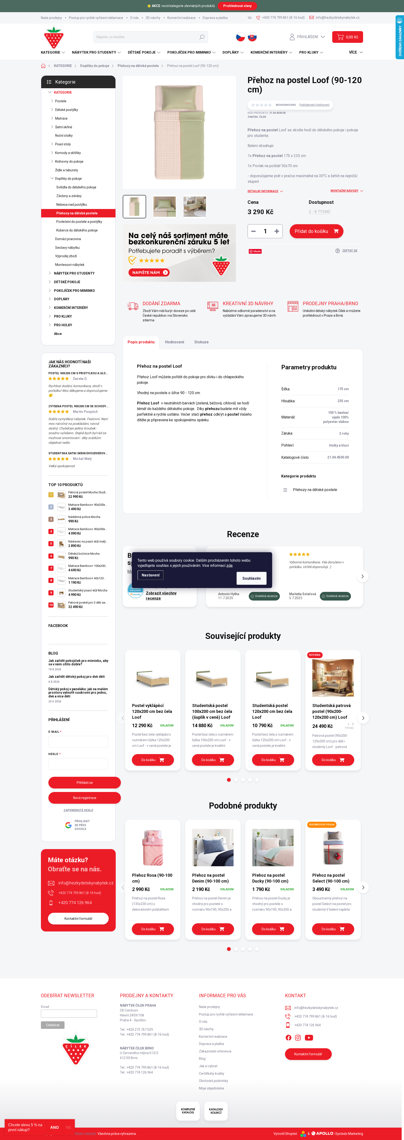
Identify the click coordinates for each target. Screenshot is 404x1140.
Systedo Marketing (349, 1134)
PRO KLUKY (63, 316)
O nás (134, 18)
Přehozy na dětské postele (76, 213)
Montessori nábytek (69, 265)
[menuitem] (53, 52)
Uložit (257, 251)
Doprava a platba (215, 18)
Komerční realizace (181, 18)
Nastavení (150, 575)
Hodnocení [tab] (174, 342)
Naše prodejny (51, 18)
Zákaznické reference (215, 1051)
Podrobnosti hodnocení (314, 104)
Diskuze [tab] (202, 342)
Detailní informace (263, 191)
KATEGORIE (63, 92)
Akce (58, 334)
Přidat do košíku (311, 231)
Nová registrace (84, 798)
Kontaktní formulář (78, 918)
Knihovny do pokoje (69, 161)
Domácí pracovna (68, 239)
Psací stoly (63, 144)
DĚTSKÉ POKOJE (67, 282)
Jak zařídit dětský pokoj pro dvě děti (76, 676)
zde (229, 565)
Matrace (61, 118)
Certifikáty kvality (211, 1073)
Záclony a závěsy (69, 196)
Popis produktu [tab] (141, 342)
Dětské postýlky (66, 110)
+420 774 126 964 (75, 902)
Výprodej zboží (66, 256)
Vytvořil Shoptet (285, 1134)
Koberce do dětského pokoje (77, 230)
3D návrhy (153, 18)
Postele (60, 101)
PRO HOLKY (63, 325)
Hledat (202, 37)
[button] (362, 576)
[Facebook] (288, 1036)
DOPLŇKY (61, 299)
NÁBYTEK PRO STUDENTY (74, 273)
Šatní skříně (63, 127)
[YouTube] (309, 1036)
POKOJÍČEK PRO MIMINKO (74, 291)
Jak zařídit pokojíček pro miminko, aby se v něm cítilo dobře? (78, 662)
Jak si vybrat (208, 1066)
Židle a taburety (66, 170)
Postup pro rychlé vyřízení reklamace (96, 18)
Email (45, 1006)
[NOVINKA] (333, 678)
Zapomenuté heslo (78, 810)
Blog (202, 1058)
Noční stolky (64, 135)
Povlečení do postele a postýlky (79, 222)
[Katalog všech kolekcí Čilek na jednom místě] (188, 1111)
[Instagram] (297, 1036)
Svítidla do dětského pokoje (76, 187)
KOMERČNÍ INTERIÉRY (71, 308)
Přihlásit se (85, 782)
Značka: (257, 116)
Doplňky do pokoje (68, 178)
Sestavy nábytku (67, 247)
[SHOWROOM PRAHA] (333, 847)
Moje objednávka (211, 1088)
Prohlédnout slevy (237, 6)
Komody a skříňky (68, 153)
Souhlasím (251, 578)
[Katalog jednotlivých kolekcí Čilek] (216, 1111)
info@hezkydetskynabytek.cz (86, 882)
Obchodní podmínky (213, 1081)
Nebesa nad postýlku (71, 204)
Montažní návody (344, 190)
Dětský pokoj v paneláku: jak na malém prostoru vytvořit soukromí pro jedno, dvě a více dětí (78, 692)
